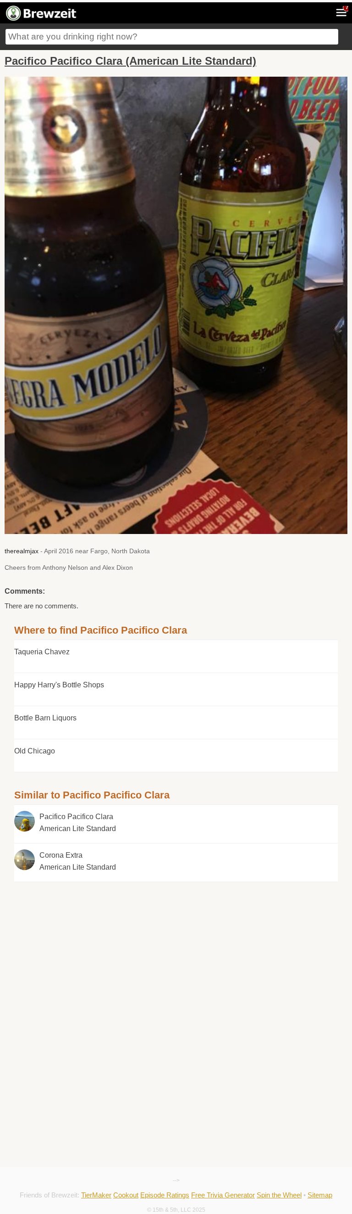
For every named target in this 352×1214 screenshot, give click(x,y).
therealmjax (21, 551)
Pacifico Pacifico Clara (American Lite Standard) (130, 61)
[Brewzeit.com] (41, 19)
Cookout (125, 1195)
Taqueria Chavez (42, 652)
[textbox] (172, 37)
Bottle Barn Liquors (45, 718)
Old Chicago (34, 751)
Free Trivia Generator (223, 1195)
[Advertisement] (176, 946)
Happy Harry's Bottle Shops (59, 685)
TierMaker (96, 1195)
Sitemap (320, 1195)
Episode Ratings (164, 1195)
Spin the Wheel (279, 1195)
